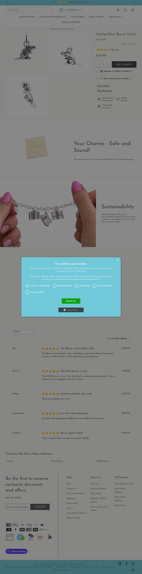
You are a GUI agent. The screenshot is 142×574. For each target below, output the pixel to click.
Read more (95, 279)
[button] (71, 310)
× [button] (117, 260)
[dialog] (71, 287)
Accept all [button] (71, 301)
